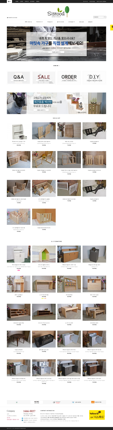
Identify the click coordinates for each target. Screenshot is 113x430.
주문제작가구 (39, 21)
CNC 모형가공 (28, 21)
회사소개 (42, 413)
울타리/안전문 (60, 21)
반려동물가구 (71, 21)
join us (27, 1)
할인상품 (81, 21)
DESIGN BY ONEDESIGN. (20, 428)
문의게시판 (85, 1)
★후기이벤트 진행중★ (101, 1)
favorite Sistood (12, 17)
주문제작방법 (92, 1)
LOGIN (21, 1)
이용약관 (52, 413)
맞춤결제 (90, 21)
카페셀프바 (50, 21)
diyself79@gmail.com (59, 419)
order (37, 1)
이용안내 (47, 413)
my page (32, 1)
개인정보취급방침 (59, 413)
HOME (17, 1)
